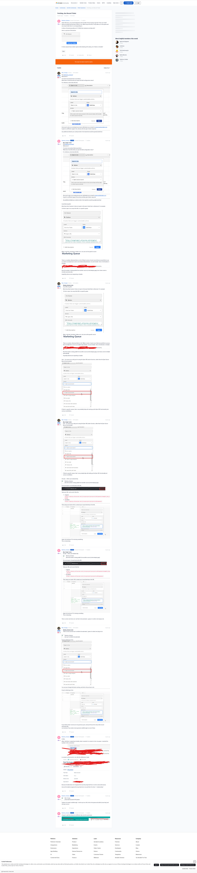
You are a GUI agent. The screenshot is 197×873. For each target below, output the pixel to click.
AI (51, 854)
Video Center (97, 848)
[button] (128, 2)
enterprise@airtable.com (101, 127)
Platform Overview (55, 842)
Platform (52, 838)
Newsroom (139, 854)
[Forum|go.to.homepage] (62, 2)
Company (138, 838)
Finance (74, 857)
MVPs (103, 3)
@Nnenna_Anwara (68, 75)
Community (62, 8)
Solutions (74, 838)
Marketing (75, 845)
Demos (96, 851)
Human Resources (77, 851)
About (137, 842)
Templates (118, 854)
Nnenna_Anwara (66, 20)
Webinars (96, 857)
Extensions (53, 848)
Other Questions (81, 8)
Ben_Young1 (65, 72)
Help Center (116, 3)
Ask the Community (71, 8)
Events (98, 3)
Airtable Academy (98, 842)
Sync (63, 51)
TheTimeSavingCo (124, 50)
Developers (118, 848)
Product (74, 842)
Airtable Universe (119, 857)
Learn (95, 838)
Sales (73, 854)
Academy (109, 3)
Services (117, 845)
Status (137, 851)
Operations (75, 848)
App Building (53, 851)
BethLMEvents (123, 55)
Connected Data (54, 857)
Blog (137, 848)
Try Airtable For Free (141, 857)
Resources (118, 838)
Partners (117, 842)
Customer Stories (98, 854)
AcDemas (122, 46)
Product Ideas (91, 3)
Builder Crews (83, 3)
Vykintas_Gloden (124, 59)
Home (56, 8)
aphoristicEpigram (124, 41)
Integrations (53, 845)
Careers (138, 845)
